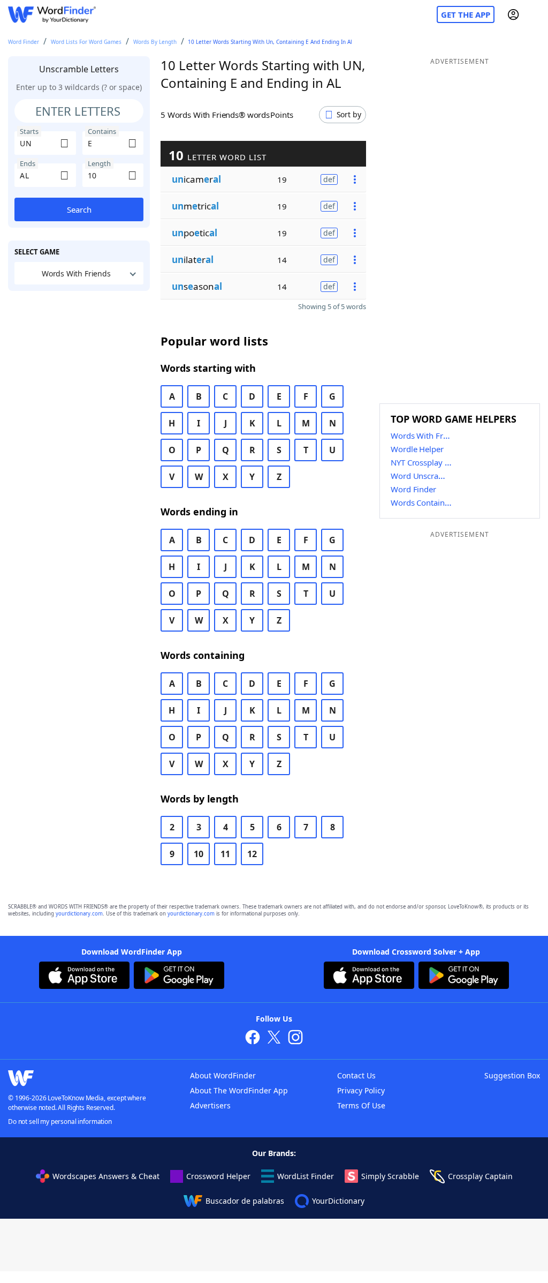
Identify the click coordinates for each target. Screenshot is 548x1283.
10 (198, 854)
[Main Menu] (535, 14)
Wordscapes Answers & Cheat (105, 1176)
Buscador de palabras (245, 1201)
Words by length (155, 42)
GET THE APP (465, 14)
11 (225, 854)
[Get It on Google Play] (179, 977)
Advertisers (210, 1105)
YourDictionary (338, 1201)
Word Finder (23, 42)
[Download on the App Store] (84, 977)
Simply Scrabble (390, 1176)
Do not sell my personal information (60, 1121)
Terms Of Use (361, 1105)
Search (79, 209)
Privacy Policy (361, 1090)
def (329, 179)
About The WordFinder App (239, 1090)
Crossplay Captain (480, 1176)
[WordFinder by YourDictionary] (52, 14)
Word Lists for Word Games (86, 42)
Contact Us (356, 1075)
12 (252, 854)
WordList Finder (305, 1176)
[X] (274, 1038)
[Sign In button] (513, 14)
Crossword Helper (218, 1176)
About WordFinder (223, 1075)
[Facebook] (252, 1038)
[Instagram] (295, 1038)
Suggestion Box (512, 1075)
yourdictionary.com (79, 913)
